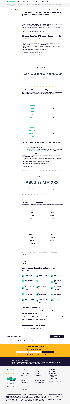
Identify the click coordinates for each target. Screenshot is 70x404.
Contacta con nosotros (25, 375)
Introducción (9, 14)
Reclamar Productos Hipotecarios (53, 376)
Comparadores (29, 1)
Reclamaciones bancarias (39, 1)
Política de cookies (24, 384)
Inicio (22, 9)
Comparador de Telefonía (40, 382)
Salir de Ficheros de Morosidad (55, 381)
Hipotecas (37, 373)
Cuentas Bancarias (27, 9)
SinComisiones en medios (25, 373)
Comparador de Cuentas (39, 378)
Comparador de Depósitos (40, 380)
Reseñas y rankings (20, 1)
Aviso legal (23, 386)
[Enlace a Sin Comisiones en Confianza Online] (55, 386)
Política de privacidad (25, 382)
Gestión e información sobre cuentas (37, 9)
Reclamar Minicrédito (53, 373)
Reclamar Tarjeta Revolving (54, 371)
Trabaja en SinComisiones (25, 377)
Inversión (36, 377)
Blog (47, 1)
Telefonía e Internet (39, 375)
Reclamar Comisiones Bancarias (53, 379)
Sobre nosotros (23, 371)
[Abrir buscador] (63, 1)
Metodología (23, 380)
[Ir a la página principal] (10, 1)
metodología (37, 4)
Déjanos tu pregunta (57, 336)
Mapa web (23, 387)
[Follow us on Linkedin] (13, 374)
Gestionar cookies (24, 389)
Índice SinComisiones (25, 378)
